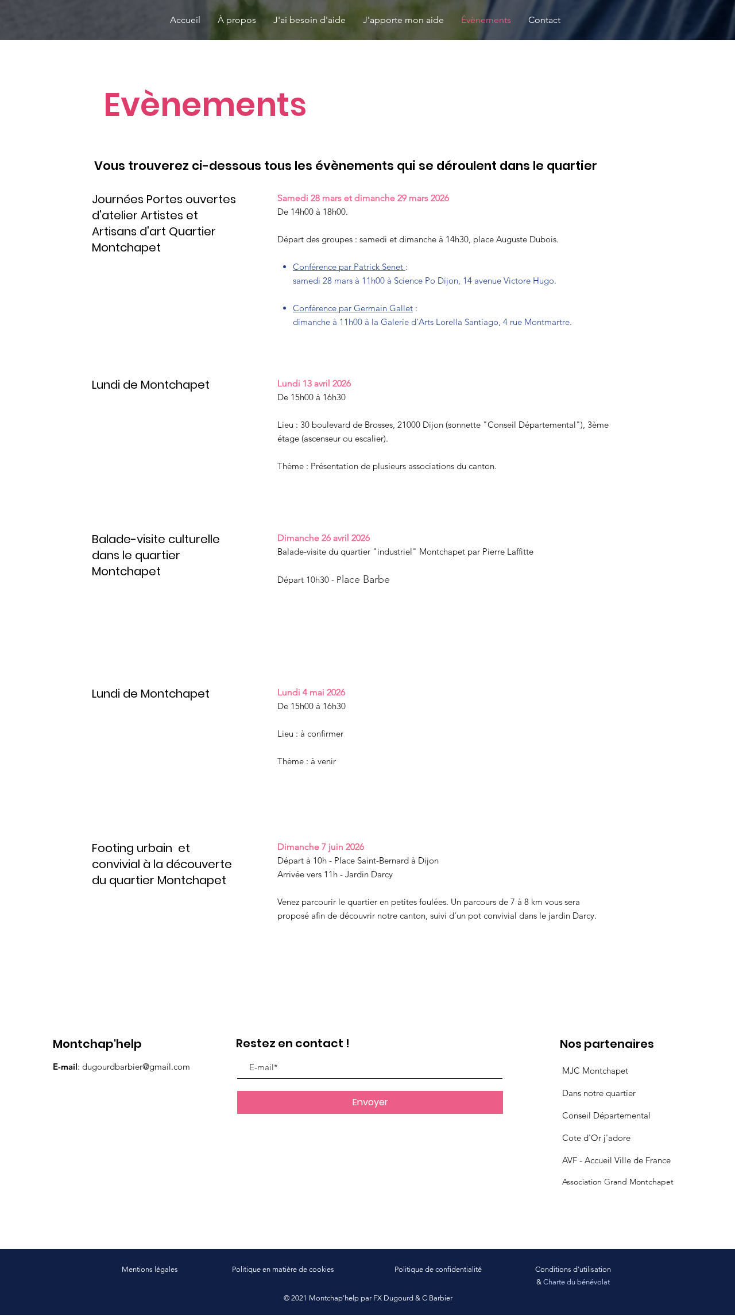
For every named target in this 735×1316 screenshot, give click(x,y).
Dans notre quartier (599, 1092)
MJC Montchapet (595, 1070)
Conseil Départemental (606, 1115)
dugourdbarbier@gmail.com (136, 1066)
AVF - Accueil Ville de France (616, 1160)
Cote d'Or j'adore (596, 1137)
